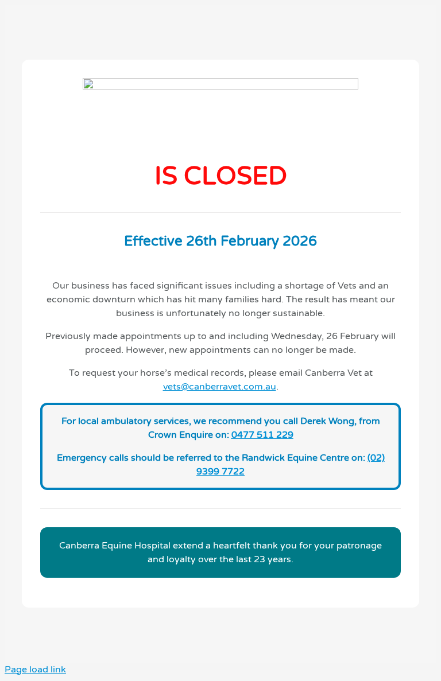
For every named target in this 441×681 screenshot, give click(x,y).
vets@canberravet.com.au (219, 386)
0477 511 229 (262, 435)
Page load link (35, 669)
